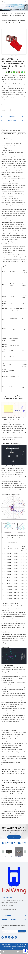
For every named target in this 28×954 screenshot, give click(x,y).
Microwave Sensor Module (8, 133)
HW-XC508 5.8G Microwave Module (19, 856)
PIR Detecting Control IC (9, 856)
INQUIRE (14, 837)
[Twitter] (9, 937)
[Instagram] (16, 937)
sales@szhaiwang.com (10, 909)
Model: (2, 104)
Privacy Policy (16, 948)
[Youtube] (12, 937)
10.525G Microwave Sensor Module (11, 130)
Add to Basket (11, 120)
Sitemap (10, 948)
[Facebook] (2, 937)
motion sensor (21, 133)
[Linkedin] (6, 937)
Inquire (11, 116)
